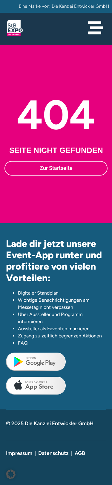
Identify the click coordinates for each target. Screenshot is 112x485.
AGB (80, 453)
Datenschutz (53, 453)
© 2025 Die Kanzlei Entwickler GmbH (49, 423)
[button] (11, 474)
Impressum (19, 453)
